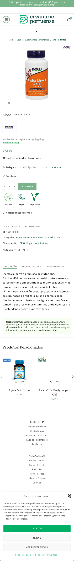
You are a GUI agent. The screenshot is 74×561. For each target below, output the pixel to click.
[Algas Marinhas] (19, 370)
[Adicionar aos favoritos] (22, 382)
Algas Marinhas (19, 390)
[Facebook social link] (15, 250)
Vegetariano (41, 243)
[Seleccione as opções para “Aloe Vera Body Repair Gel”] (52, 382)
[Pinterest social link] (24, 250)
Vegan (30, 243)
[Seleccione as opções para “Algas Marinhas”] (16, 382)
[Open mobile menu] (6, 19)
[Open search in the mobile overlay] (35, 30)
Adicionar (27, 186)
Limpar (57, 167)
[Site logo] (37, 19)
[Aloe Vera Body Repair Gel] (54, 370)
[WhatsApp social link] (28, 250)
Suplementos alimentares (30, 237)
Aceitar (37, 528)
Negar (37, 537)
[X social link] (19, 250)
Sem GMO (19, 243)
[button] (69, 496)
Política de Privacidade (46, 555)
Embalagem (9, 167)
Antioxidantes (52, 237)
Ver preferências (37, 547)
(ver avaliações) (11, 142)
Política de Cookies (24, 555)
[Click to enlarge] (9, 103)
